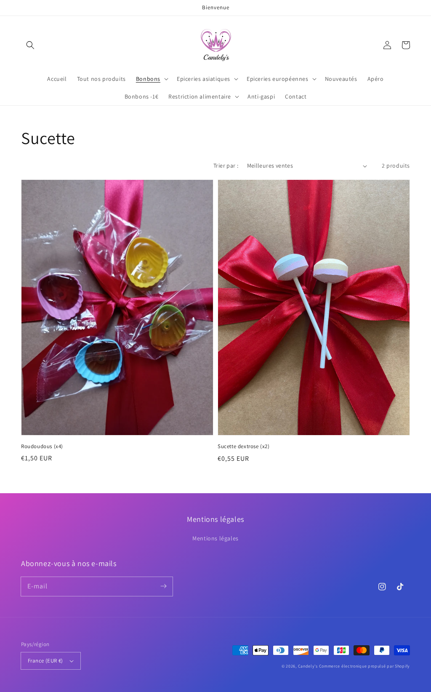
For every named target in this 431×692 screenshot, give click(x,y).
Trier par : (225, 165)
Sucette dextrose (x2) (244, 446)
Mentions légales (215, 538)
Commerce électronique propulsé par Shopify (364, 666)
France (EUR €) (45, 660)
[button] (30, 45)
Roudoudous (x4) (42, 446)
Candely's (308, 666)
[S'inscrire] (163, 586)
